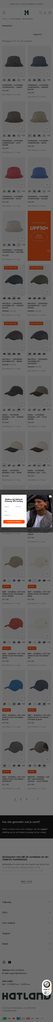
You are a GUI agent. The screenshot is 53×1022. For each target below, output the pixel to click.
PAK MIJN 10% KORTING (14, 521)
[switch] (46, 992)
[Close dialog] (50, 496)
